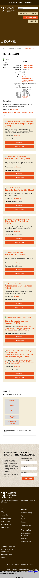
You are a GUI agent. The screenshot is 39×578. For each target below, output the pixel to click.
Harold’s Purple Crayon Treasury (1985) (16, 322)
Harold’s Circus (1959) (15, 254)
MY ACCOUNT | (18, 2)
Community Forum (6, 554)
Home (3, 49)
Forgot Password (26, 525)
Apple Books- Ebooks (12, 422)
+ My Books (19, 146)
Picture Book (26, 82)
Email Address (25, 460)
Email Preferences (24, 569)
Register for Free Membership (25, 534)
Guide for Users (6, 524)
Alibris (12, 405)
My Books (24, 538)
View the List (30, 17)
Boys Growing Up (27, 78)
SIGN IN (9, 2)
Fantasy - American (28, 80)
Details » (19, 142)
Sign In (23, 516)
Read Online (5, 527)
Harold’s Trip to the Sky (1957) (19, 190)
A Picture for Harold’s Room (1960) (18, 287)
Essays (3, 557)
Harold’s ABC (30, 49)
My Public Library (26, 541)
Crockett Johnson (27, 65)
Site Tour (14, 569)
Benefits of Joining (28, 13)
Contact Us (4, 515)
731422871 (25, 97)
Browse (11, 49)
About (3, 509)
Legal (8, 569)
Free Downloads (6, 518)
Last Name (24, 472)
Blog (2, 512)
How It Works (5, 521)
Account (23, 522)
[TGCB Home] (9, 11)
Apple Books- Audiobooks (12, 417)
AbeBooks (12, 411)
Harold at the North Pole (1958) (16, 222)
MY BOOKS (28, 2)
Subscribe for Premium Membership (8, 550)
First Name (24, 466)
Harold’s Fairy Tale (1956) (17, 158)
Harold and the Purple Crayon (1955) (19, 124)
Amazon (12, 400)
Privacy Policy (33, 571)
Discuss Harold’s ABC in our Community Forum (18, 112)
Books (19, 49)
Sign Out (23, 519)
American (25, 77)
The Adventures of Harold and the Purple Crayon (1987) (19, 355)
